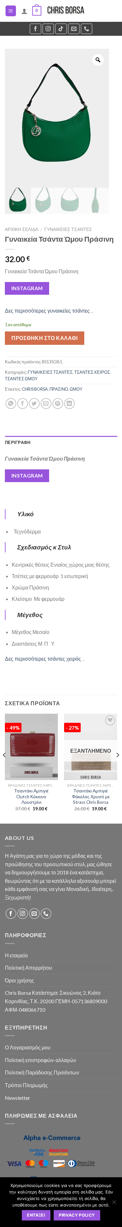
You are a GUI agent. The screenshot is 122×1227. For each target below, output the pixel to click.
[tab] (61, 442)
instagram (27, 288)
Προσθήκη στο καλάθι (44, 338)
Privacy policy (77, 1215)
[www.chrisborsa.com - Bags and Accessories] (65, 11)
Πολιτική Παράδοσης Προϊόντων (42, 1072)
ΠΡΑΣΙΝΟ (58, 389)
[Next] (117, 768)
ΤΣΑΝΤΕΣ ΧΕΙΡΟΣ (92, 372)
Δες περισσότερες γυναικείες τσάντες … (49, 311)
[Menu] (11, 11)
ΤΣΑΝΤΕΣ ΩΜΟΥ (21, 378)
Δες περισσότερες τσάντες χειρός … (45, 659)
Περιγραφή (17, 442)
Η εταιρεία (16, 955)
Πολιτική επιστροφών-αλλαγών (40, 1060)
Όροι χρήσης (19, 980)
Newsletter (17, 1098)
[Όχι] (114, 1204)
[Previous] (4, 768)
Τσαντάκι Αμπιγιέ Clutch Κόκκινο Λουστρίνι (31, 796)
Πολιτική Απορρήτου (28, 967)
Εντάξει (36, 1215)
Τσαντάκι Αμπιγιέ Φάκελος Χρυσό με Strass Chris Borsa (91, 796)
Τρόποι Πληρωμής (26, 1085)
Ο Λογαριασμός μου (27, 1047)
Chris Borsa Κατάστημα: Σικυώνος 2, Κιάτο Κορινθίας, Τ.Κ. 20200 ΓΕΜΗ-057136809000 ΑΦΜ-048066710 (56, 1001)
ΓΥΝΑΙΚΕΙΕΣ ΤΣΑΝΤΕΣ (68, 229)
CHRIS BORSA (35, 389)
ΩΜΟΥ (76, 389)
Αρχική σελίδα (21, 229)
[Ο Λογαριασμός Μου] (24, 11)
